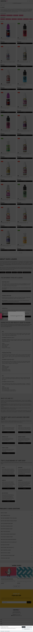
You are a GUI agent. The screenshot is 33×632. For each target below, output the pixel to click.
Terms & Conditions (7, 631)
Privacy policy (2, 631)
